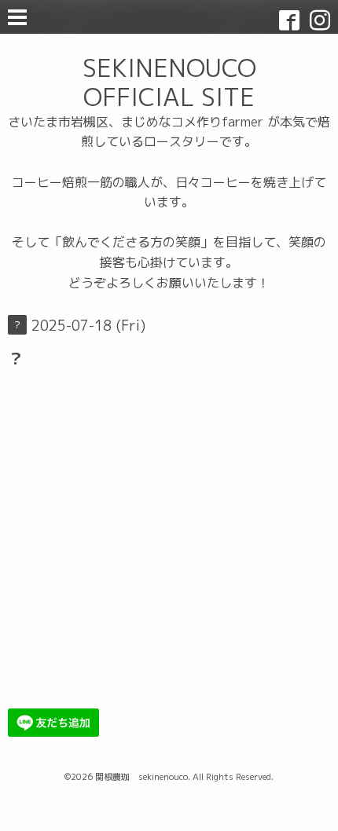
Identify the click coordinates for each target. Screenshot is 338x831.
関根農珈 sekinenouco (141, 777)
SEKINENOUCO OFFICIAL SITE (169, 82)
